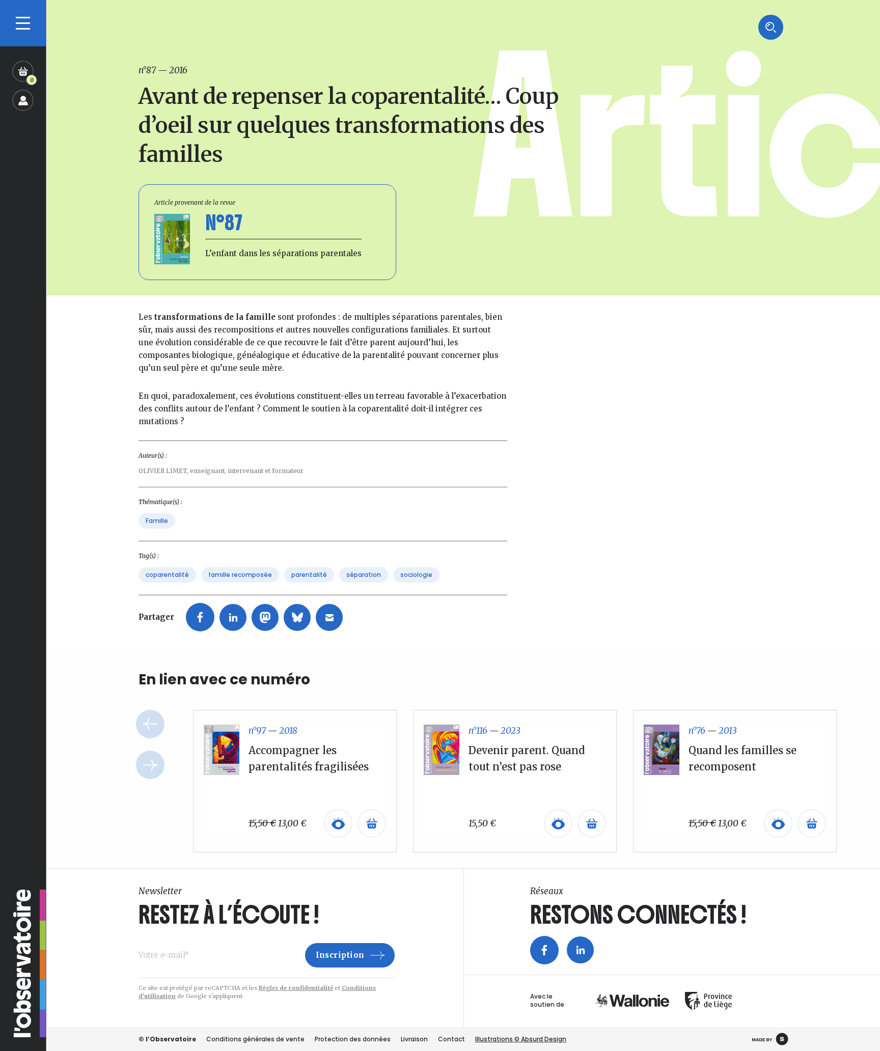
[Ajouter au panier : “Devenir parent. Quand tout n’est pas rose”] (592, 823)
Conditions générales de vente (255, 1039)
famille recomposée (240, 574)
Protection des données (353, 1039)
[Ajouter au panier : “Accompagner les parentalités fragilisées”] (372, 823)
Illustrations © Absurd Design (520, 1039)
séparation (363, 574)
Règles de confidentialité (296, 987)
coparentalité (167, 574)
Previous (150, 724)
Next (150, 765)
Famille (157, 520)
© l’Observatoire (167, 1039)
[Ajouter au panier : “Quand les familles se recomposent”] (812, 823)
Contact (451, 1039)
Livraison (414, 1039)
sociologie (416, 574)
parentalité (309, 574)
